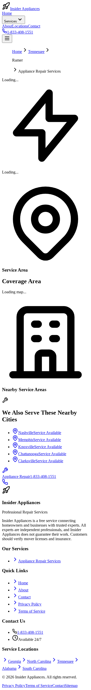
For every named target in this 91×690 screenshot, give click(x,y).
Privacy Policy (29, 604)
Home (7, 13)
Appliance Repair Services (39, 561)
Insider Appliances (25, 9)
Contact (34, 26)
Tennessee (36, 51)
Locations (20, 26)
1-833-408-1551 (30, 632)
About (7, 26)
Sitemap (71, 685)
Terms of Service (31, 611)
